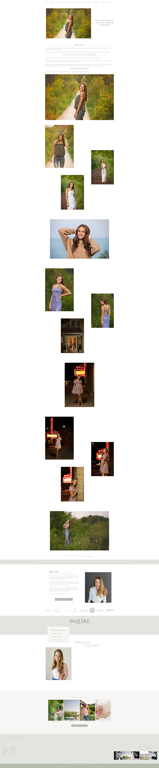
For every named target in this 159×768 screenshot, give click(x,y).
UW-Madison (61, 71)
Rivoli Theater (82, 64)
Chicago (79, 766)
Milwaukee (71, 766)
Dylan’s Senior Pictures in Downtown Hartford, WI (145, 561)
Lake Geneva (75, 766)
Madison (86, 766)
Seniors (104, 16)
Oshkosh (89, 766)
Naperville (82, 766)
